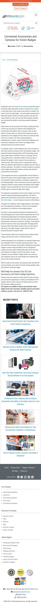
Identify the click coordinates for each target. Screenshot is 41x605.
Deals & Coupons (20, 8)
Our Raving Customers (10, 498)
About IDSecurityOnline (10, 492)
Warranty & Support (9, 562)
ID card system (23, 106)
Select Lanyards (8, 530)
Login (32, 28)
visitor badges (34, 109)
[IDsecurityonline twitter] (29, 477)
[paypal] (11, 572)
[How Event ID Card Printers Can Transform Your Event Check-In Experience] (20, 311)
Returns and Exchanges (10, 545)
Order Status (7, 548)
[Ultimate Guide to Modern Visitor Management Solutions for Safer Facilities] (20, 337)
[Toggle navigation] (36, 15)
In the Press (6, 500)
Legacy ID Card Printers (10, 559)
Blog (4, 524)
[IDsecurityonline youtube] (25, 477)
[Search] (36, 23)
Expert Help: (20, 4)
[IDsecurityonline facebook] (21, 477)
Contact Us (23, 471)
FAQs (4, 519)
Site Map (15, 471)
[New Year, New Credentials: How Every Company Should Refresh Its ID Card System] (20, 362)
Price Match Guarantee (10, 503)
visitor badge (8, 200)
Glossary (5, 522)
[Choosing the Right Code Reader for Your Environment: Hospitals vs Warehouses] (20, 417)
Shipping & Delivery (9, 551)
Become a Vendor (8, 527)
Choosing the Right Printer (11, 543)
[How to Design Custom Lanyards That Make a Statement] (20, 442)
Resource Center (8, 516)
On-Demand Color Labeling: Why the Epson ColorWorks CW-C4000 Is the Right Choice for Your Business (20, 401)
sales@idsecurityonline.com (21, 592)
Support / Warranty (28, 468)
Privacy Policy (15, 468)
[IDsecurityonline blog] (32, 477)
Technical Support (8, 557)
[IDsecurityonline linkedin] (18, 477)
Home (6, 468)
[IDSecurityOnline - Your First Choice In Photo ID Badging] (13, 16)
